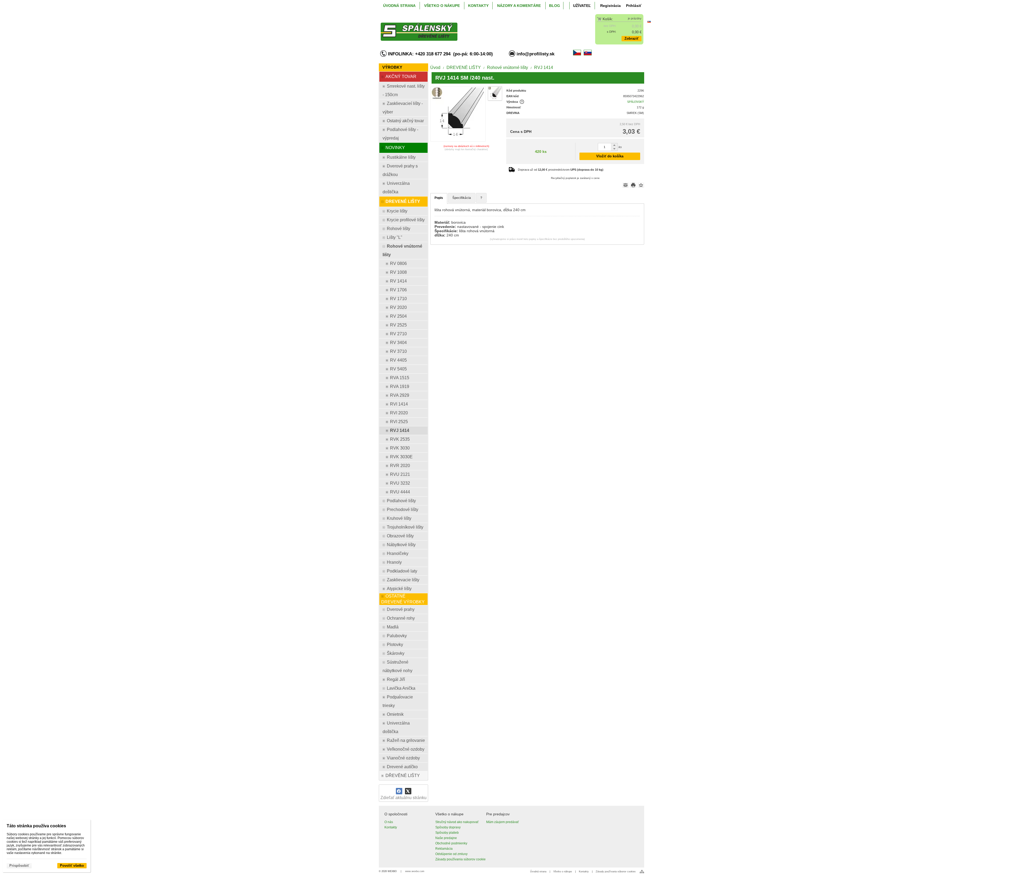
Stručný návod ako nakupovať (457, 822)
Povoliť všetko (72, 866)
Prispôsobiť (19, 866)
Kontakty (390, 827)
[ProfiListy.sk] (478, 27)
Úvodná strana (538, 871)
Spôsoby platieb (447, 833)
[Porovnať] (625, 185)
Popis (439, 198)
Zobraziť (631, 38)
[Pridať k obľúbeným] (641, 185)
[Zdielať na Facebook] (399, 791)
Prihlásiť (634, 5)
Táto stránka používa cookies (36, 826)
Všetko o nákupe (562, 871)
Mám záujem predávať (502, 822)
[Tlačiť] (633, 185)
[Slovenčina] (649, 21)
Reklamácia (444, 849)
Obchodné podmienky (451, 843)
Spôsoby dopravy (448, 827)
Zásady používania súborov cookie (460, 859)
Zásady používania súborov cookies (616, 871)
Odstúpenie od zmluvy (451, 854)
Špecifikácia (461, 198)
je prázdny (635, 18)
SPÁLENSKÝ (635, 101)
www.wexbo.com (414, 871)
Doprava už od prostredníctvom (560, 169)
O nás (388, 822)
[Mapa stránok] (642, 871)
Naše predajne (446, 838)
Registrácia (610, 5)
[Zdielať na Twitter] (408, 791)
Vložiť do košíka (609, 156)
